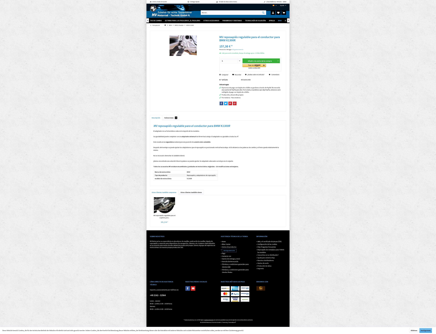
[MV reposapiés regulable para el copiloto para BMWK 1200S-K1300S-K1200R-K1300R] (164, 205)
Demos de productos (229, 247)
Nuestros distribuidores (266, 260)
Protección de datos (264, 266)
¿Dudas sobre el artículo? (255, 75)
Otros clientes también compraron (164, 192)
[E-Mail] (235, 103)
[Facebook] (221, 103)
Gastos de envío (263, 263)
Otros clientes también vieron (191, 192)
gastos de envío (208, 320)
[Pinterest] (230, 103)
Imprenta (261, 268)
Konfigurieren (426, 330)
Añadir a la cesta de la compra (260, 61)
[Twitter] (226, 103)
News (224, 241)
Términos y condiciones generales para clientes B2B (235, 265)
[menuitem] (282, 5)
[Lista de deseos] (278, 12)
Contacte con (226, 256)
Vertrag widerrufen (229, 250)
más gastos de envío (237, 49)
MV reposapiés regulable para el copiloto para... (164, 216)
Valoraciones (170, 118)
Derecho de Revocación (230, 261)
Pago (223, 253)
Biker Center (226, 244)
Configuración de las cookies (267, 244)
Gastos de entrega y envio (231, 259)
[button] (254, 66)
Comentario (275, 75)
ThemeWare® (232, 322)
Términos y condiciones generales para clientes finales (235, 271)
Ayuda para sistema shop (266, 258)
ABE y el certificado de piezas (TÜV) (269, 241)
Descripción (156, 118)
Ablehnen (414, 330)
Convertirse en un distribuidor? (268, 255)
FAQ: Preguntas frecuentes (267, 247)
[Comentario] (250, 43)
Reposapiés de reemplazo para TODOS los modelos (271, 251)
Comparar (224, 75)
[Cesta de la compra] (283, 12)
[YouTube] (193, 288)
